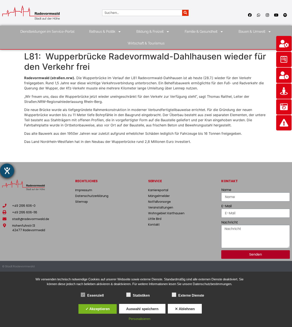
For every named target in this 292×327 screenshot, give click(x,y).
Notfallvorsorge (159, 202)
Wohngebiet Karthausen (166, 213)
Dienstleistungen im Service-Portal (47, 32)
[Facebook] (250, 15)
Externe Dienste (191, 295)
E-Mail (226, 206)
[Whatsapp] (259, 15)
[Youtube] (276, 15)
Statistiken (141, 295)
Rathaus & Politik (102, 32)
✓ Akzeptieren (98, 309)
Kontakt (154, 224)
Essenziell (95, 295)
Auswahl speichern (142, 309)
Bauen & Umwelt (252, 32)
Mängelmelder (159, 196)
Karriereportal (158, 190)
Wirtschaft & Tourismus (146, 43)
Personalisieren (139, 319)
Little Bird (154, 219)
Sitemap (81, 202)
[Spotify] (285, 15)
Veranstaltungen (160, 207)
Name (226, 189)
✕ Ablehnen (185, 309)
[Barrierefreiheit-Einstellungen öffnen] (7, 171)
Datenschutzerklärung (91, 196)
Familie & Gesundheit (201, 32)
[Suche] (185, 13)
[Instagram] (267, 15)
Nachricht (229, 222)
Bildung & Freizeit (150, 32)
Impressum (83, 190)
